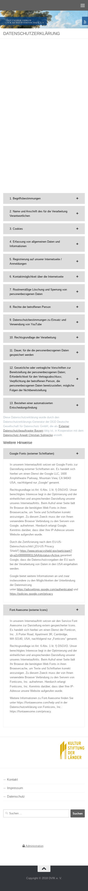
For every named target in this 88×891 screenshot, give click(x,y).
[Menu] (82, 5)
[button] (44, 198)
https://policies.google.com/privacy (31, 593)
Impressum (15, 788)
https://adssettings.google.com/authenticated (45, 589)
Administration (34, 846)
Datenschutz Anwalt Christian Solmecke (28, 435)
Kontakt (12, 779)
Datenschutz (16, 796)
